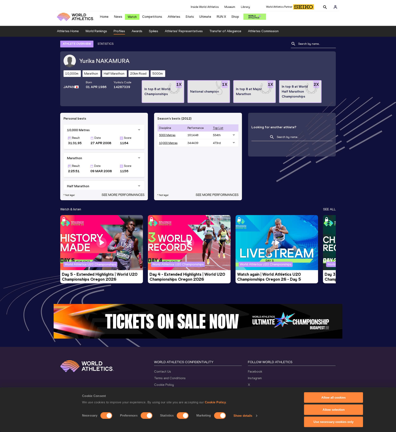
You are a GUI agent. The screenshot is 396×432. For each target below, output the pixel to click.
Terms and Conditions (170, 378)
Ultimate (205, 17)
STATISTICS (105, 44)
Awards (137, 31)
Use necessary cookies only (334, 422)
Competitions (152, 17)
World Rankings (96, 31)
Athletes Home (68, 31)
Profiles (119, 31)
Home (104, 17)
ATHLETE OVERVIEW (77, 44)
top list (218, 128)
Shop (235, 17)
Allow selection (334, 409)
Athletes (174, 17)
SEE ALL (329, 209)
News (118, 17)
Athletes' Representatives (184, 31)
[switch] (146, 415)
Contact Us (162, 371)
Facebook (255, 371)
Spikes (153, 31)
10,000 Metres (168, 143)
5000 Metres (167, 135)
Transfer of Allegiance (225, 31)
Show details (242, 415)
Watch (132, 17)
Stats (190, 17)
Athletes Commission (263, 31)
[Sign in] (335, 7)
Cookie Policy (215, 402)
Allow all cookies (333, 397)
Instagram (255, 378)
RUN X (221, 17)
